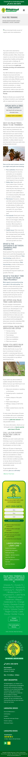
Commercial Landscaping (11, 550)
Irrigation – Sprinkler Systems (12, 555)
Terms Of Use (4, 754)
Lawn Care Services (10, 557)
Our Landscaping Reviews (14, 626)
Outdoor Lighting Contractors (12, 559)
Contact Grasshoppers (10, 548)
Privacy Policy (22, 752)
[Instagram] (8, 743)
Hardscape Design (9, 552)
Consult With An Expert (14, 116)
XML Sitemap (15, 754)
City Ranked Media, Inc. (16, 755)
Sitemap (9, 754)
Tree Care (7, 562)
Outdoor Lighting (8, 721)
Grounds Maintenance (9, 711)
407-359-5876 (14, 506)
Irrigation (6, 716)
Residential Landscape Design (11, 718)
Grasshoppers (8, 667)
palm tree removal (15, 419)
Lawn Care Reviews (10, 564)
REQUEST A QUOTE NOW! (14, 520)
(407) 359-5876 (15, 4)
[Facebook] (5, 743)
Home (7, 631)
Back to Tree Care (9, 474)
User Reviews (16, 738)
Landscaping (7, 714)
